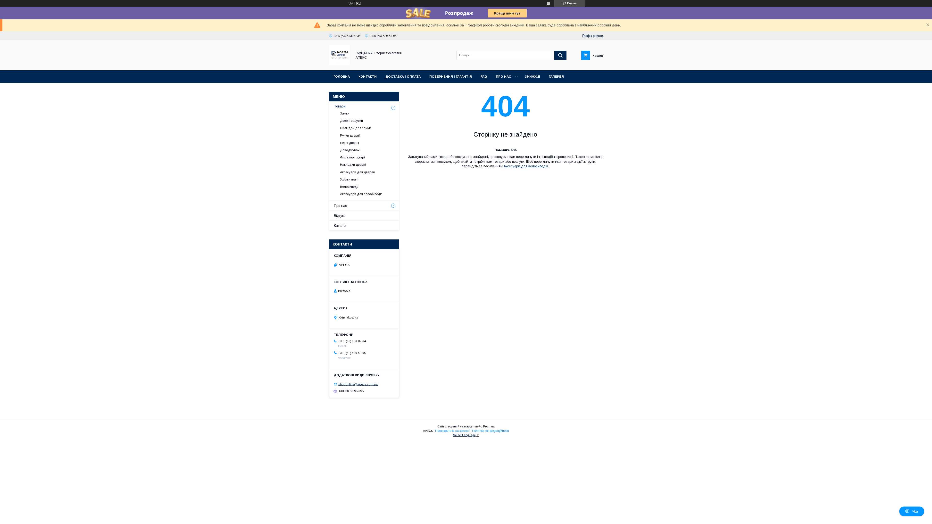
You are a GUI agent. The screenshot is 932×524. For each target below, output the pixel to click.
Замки (344, 113)
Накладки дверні (353, 164)
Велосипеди (349, 186)
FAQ (484, 76)
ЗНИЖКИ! (532, 76)
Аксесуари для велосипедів (526, 166)
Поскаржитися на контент (452, 431)
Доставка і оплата (403, 76)
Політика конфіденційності (490, 431)
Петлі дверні (349, 143)
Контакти (367, 76)
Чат (915, 511)
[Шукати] (560, 55)
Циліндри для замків (356, 128)
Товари (340, 106)
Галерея (556, 76)
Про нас (503, 76)
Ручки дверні (350, 135)
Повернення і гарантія (450, 76)
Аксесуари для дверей (357, 172)
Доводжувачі (350, 150)
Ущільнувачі (349, 179)
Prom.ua (489, 426)
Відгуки (340, 216)
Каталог (340, 226)
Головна (341, 76)
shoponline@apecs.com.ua (358, 384)
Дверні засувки (351, 121)
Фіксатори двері (352, 157)
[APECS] (339, 64)
